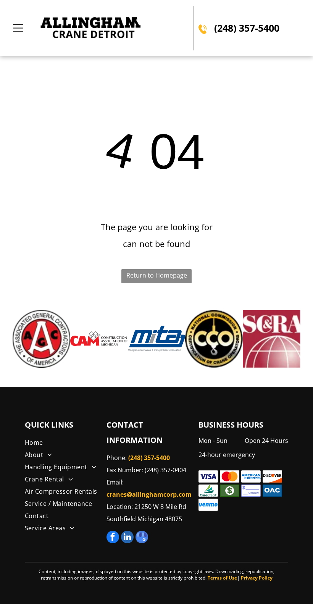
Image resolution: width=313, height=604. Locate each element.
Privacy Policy (257, 578)
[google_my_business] (142, 538)
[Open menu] (18, 28)
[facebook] (112, 538)
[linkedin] (127, 538)
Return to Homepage (156, 275)
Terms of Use (222, 578)
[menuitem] (64, 442)
